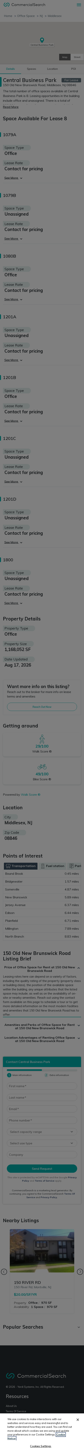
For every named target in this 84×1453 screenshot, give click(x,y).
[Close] (77, 1419)
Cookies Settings (40, 1446)
